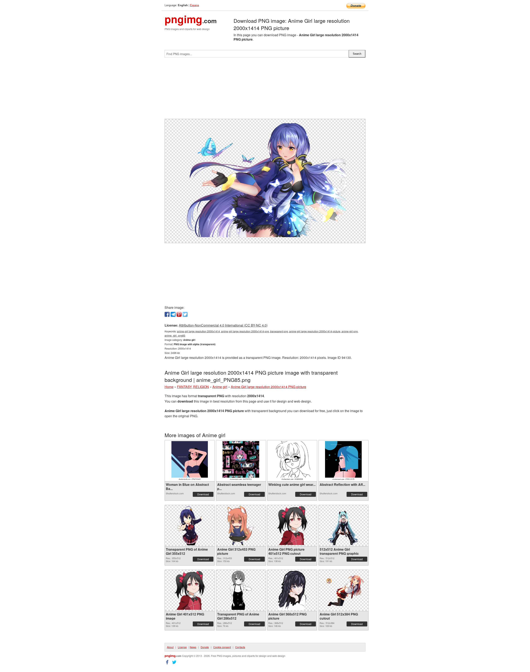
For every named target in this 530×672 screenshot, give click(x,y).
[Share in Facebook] (167, 314)
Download (203, 494)
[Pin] (179, 314)
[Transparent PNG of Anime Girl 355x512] (189, 525)
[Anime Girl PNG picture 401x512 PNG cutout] (292, 525)
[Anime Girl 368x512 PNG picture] (292, 590)
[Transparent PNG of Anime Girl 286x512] (241, 590)
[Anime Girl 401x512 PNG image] (189, 590)
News (193, 647)
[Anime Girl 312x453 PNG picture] (240, 525)
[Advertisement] (265, 90)
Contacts (240, 647)
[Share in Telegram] (173, 314)
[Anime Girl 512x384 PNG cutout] (343, 590)
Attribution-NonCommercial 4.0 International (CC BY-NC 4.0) (223, 325)
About (170, 647)
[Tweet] (185, 314)
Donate (205, 647)
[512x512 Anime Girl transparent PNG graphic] (343, 525)
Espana (194, 5)
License (182, 647)
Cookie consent (222, 647)
